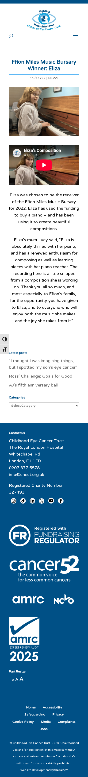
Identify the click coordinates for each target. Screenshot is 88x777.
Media (46, 722)
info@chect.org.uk (26, 474)
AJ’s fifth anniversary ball (33, 385)
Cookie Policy (23, 722)
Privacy (58, 714)
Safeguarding (34, 714)
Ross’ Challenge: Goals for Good (40, 376)
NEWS (53, 78)
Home (31, 707)
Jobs (44, 729)
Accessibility (52, 707)
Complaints (67, 722)
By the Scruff (59, 770)
